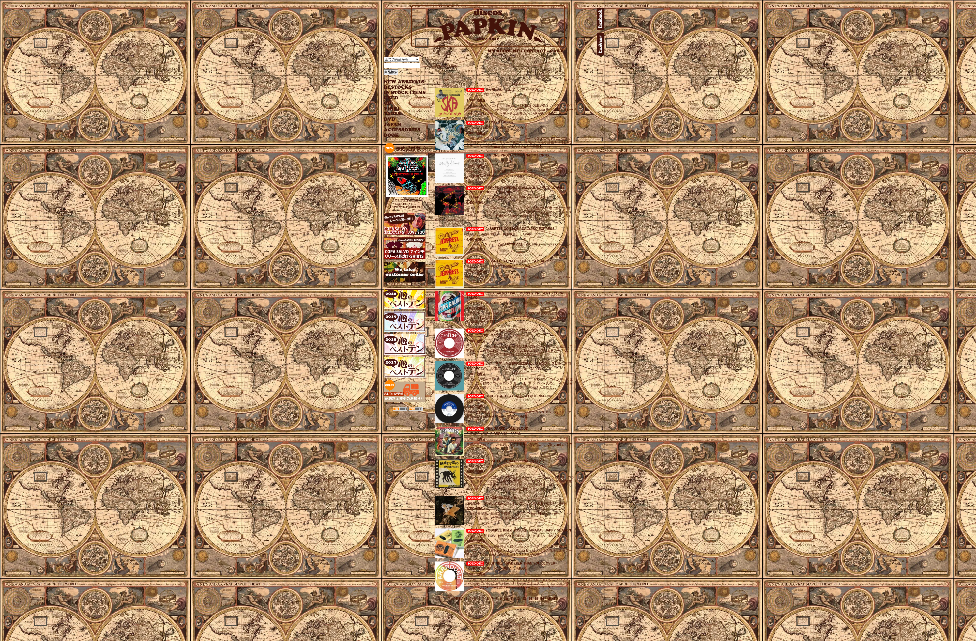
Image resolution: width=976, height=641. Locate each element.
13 (524, 599)
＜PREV (456, 599)
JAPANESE (401, 125)
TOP (438, 66)
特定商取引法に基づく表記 (444, 625)
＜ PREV (443, 79)
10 (506, 599)
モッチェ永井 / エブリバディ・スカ (511, 89)
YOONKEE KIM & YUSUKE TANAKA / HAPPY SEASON (528, 530)
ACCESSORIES (402, 130)
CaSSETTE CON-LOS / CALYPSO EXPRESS (520, 229)
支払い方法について (475, 625)
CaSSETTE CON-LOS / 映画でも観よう (515, 461)
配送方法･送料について (504, 625)
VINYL (393, 109)
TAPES (392, 114)
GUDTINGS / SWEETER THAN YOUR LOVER (520, 563)
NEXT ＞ (569, 79)
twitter (600, 44)
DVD (389, 119)
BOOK (392, 135)
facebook (600, 19)
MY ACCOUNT (505, 51)
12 (518, 599)
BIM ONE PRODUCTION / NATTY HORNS (517, 155)
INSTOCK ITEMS (404, 93)
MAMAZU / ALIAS (499, 122)
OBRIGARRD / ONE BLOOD (506, 428)
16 (542, 599)
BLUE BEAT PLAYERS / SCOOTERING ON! (519, 396)
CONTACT (536, 51)
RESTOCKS (401, 87)
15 (536, 599)
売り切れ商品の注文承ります (405, 284)
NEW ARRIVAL (404, 82)
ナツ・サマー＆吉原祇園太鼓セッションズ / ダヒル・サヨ (528, 363)
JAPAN (452, 66)
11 (512, 599)
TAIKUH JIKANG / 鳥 (501, 498)
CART (556, 51)
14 (530, 599)
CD (387, 103)
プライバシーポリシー (534, 625)
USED (401, 98)
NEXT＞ (553, 599)
